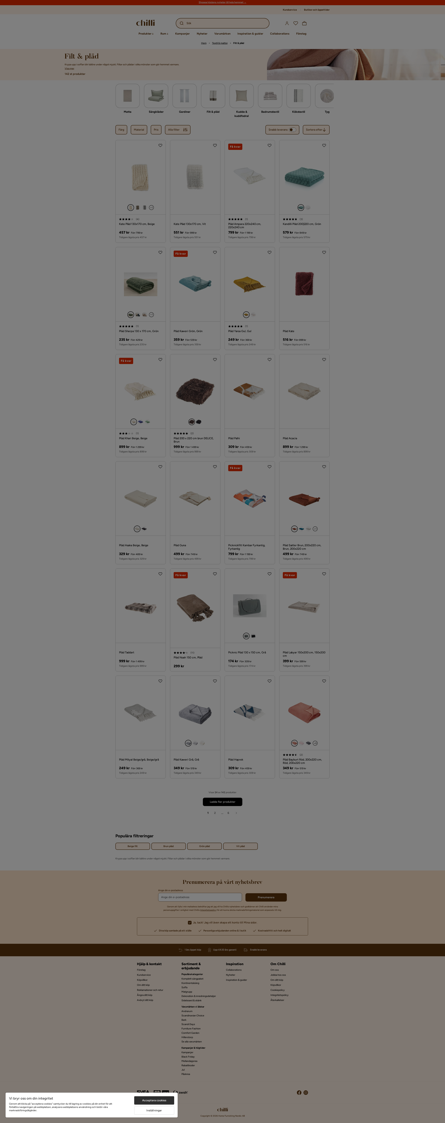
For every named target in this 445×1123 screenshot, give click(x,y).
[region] (92, 1105)
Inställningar (154, 1110)
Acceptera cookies (154, 1100)
